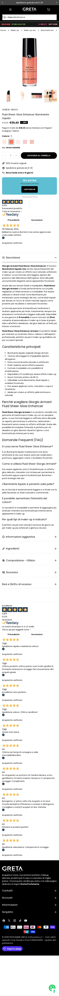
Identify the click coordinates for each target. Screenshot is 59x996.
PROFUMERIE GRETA (18, 937)
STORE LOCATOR (18, 24)
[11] (32, 142)
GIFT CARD (53, 24)
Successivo (37, 220)
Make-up (15, 30)
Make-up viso (30, 30)
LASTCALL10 (29, 189)
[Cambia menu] (10, 9)
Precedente (13, 220)
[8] (25, 142)
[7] (18, 142)
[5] (11, 142)
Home (3, 30)
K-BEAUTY (43, 24)
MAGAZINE (6, 24)
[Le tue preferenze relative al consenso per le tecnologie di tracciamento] (54, 991)
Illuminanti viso (47, 30)
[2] (4, 142)
